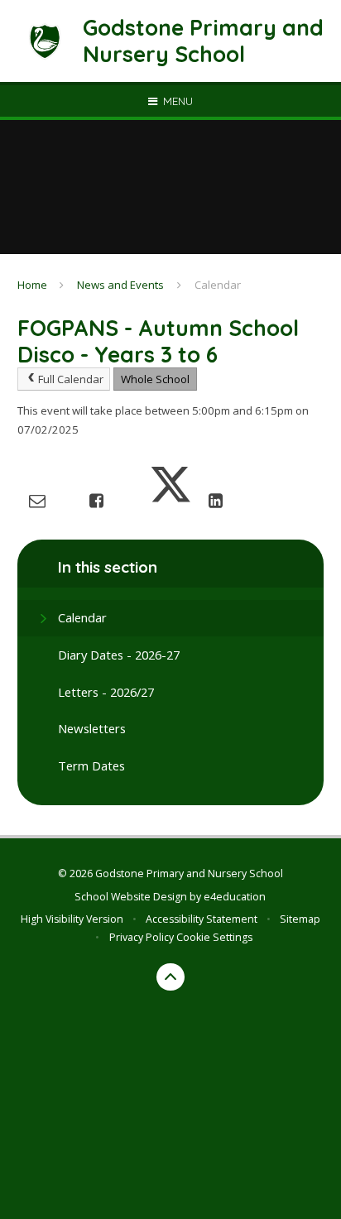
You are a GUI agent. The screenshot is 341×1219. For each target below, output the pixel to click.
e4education (235, 897)
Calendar (218, 284)
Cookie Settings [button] (214, 937)
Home (32, 284)
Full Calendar (70, 379)
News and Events (120, 284)
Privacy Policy (141, 937)
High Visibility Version (72, 919)
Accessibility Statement (201, 919)
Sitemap (300, 919)
